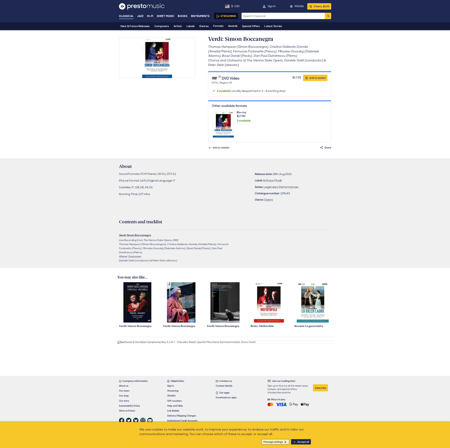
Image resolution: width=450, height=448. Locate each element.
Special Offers (251, 26)
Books (183, 16)
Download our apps (226, 397)
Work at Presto (127, 410)
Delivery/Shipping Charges (181, 415)
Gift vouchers (174, 400)
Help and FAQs (175, 405)
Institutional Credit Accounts (182, 420)
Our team (124, 390)
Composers (161, 26)
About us (123, 385)
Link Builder (173, 410)
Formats (218, 26)
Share (327, 147)
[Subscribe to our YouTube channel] (150, 420)
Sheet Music (165, 16)
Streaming (228, 16)
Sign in (272, 6)
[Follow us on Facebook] (122, 420)
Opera (268, 200)
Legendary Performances (281, 187)
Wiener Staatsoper (130, 256)
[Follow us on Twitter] (129, 420)
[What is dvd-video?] (220, 78)
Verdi (122, 235)
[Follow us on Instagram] (143, 420)
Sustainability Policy (129, 405)
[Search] (328, 16)
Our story (124, 400)
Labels (191, 26)
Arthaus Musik (272, 180)
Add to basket (317, 77)
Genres (204, 26)
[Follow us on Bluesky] (136, 420)
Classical (126, 16)
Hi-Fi (150, 16)
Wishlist (299, 6)
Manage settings (273, 441)
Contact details (224, 385)
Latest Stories (273, 26)
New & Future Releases (135, 26)
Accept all (303, 441)
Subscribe (320, 387)
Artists (178, 26)
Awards (232, 26)
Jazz (140, 16)
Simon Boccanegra (139, 235)
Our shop (124, 395)
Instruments (200, 16)
